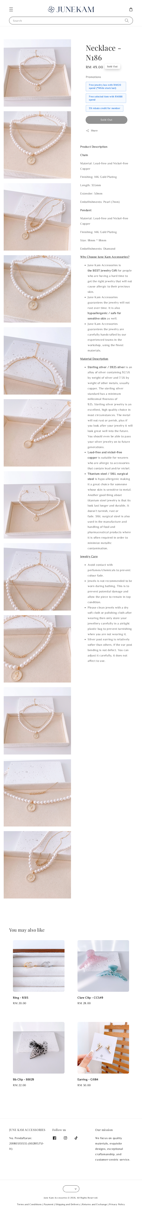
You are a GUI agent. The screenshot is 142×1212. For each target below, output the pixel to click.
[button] (11, 9)
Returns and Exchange (94, 1204)
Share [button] (94, 130)
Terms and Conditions (29, 1204)
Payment (48, 1204)
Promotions (93, 76)
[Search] (127, 20)
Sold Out (106, 119)
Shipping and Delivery (67, 1204)
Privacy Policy (117, 1204)
